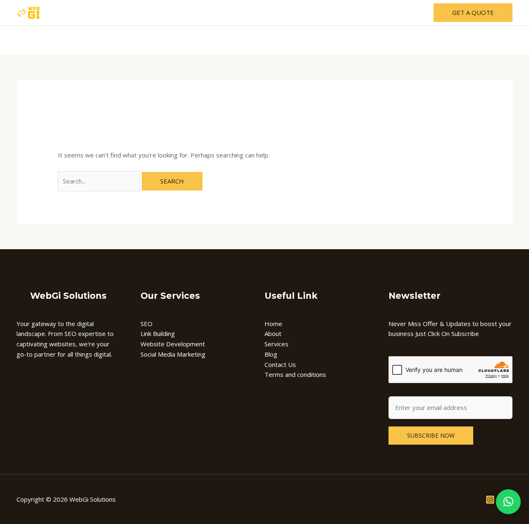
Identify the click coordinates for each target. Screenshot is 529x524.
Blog (270, 354)
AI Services (276, 13)
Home (166, 13)
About (195, 13)
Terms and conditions (295, 374)
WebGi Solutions (68, 296)
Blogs (320, 13)
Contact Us (356, 13)
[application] (244, 12)
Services (229, 13)
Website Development (173, 344)
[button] (508, 501)
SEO (147, 323)
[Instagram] (490, 499)
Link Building (158, 333)
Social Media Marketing (173, 354)
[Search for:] (100, 181)
